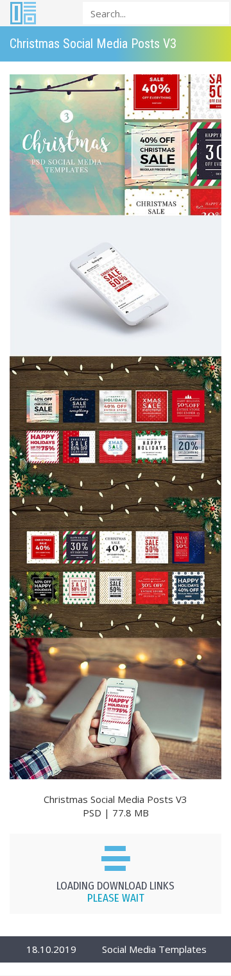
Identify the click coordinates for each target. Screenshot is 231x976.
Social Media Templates (154, 949)
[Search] (215, 12)
